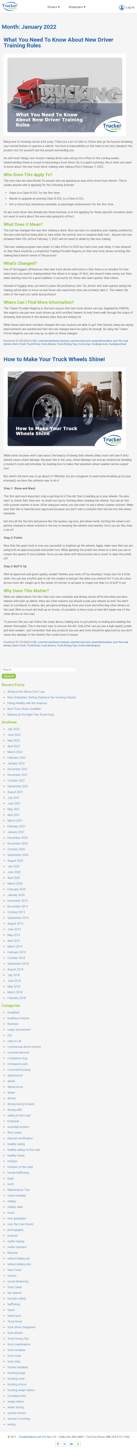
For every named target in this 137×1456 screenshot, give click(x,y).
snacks (11, 1275)
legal (10, 1178)
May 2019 (13, 935)
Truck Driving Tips (67, 344)
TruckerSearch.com (30, 1436)
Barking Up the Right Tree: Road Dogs (30, 714)
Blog (78, 1443)
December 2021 (17, 769)
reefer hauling (15, 1241)
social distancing (17, 1281)
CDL (34, 340)
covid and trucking (18, 1069)
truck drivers (48, 344)
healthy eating (16, 1144)
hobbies (12, 1161)
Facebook (57, 1443)
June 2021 (14, 803)
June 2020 (14, 872)
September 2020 (18, 855)
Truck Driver (33, 344)
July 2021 (13, 797)
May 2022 (13, 740)
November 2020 (17, 843)
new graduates (16, 1218)
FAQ (127, 1436)
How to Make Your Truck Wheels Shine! (54, 359)
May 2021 (13, 809)
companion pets (17, 1064)
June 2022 (14, 734)
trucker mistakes (17, 1367)
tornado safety (16, 1298)
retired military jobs (19, 1264)
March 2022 (14, 752)
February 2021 (16, 826)
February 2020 (16, 889)
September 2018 (18, 963)
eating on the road (18, 1115)
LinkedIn (71, 1443)
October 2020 (16, 849)
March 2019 (14, 946)
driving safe (14, 1109)
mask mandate (16, 1195)
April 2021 (13, 815)
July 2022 (13, 729)
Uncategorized (16, 1396)
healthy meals (16, 1155)
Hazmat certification (20, 1138)
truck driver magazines (21, 1327)
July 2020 (13, 866)
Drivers (52, 7)
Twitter (64, 1443)
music (11, 1212)
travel (10, 1310)
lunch (10, 1184)
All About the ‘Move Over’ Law (26, 691)
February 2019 (16, 952)
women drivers (16, 1413)
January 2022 (16, 763)
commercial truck (80, 340)
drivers (11, 1098)
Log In (130, 7)
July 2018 (13, 975)
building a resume (18, 1018)
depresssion (15, 1075)
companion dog (17, 1058)
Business (13, 1024)
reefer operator (17, 1247)
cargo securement (19, 1029)
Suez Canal (14, 1287)
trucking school (117, 344)
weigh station (15, 1401)
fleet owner (14, 1132)
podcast (12, 1235)
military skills (15, 1207)
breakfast (13, 1012)
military (11, 1201)
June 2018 (14, 981)
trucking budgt (16, 1373)
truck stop (84, 344)
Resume (12, 1252)
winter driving (15, 1407)
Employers (76, 7)
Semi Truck (19, 344)
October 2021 (16, 780)
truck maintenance (89, 645)
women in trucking (18, 1418)
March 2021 (14, 820)
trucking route (99, 344)
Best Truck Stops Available (24, 709)
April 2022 (13, 746)
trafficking (13, 1304)
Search (9, 676)
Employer (13, 1121)
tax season (14, 1293)
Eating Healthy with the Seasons (27, 703)
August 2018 (15, 969)
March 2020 (14, 883)
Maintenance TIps (18, 1190)
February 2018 (16, 998)
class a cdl (14, 1041)
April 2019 (13, 940)
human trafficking (18, 1172)
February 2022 (16, 757)
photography (15, 1230)
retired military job (18, 1258)
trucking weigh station (21, 1390)
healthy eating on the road (23, 1149)
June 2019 (14, 929)
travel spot (14, 1315)
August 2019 (15, 923)
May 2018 (13, 986)
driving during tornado (20, 1104)
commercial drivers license (53, 340)
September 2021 (18, 786)
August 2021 (15, 792)
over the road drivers (20, 1224)
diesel (11, 1081)
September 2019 (18, 918)
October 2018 (16, 958)
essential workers (101, 340)
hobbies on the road (20, 1167)
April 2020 (13, 878)
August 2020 (15, 860)
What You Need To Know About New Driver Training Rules (58, 42)
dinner (11, 1092)
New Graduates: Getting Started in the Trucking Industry (41, 697)
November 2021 (17, 775)
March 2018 (14, 992)
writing (11, 1424)
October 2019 (16, 912)
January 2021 (16, 832)
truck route (14, 1355)
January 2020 (16, 895)
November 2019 (17, 906)
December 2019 (17, 900)
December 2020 (17, 837)
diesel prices (15, 1087)
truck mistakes (16, 1350)
